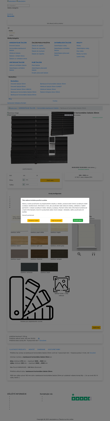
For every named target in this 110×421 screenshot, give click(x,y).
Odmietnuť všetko (33, 220)
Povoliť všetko (78, 220)
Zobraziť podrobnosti (28, 215)
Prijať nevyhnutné (56, 220)
